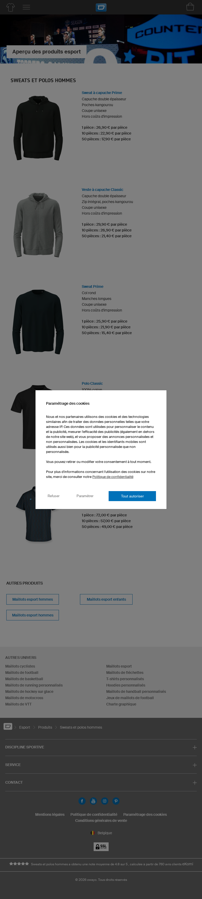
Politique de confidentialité (112, 477)
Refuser (53, 496)
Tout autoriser (132, 496)
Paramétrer (85, 496)
